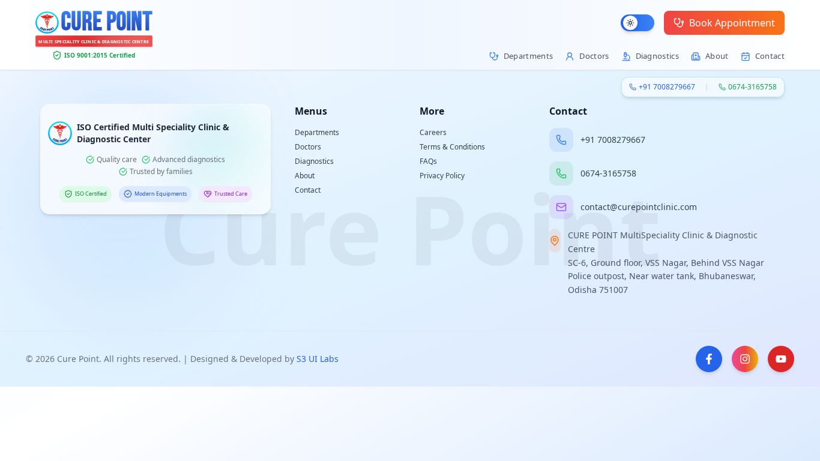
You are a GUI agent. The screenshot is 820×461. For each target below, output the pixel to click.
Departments (317, 132)
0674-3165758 (752, 87)
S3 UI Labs (318, 358)
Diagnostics (314, 161)
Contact (308, 190)
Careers (433, 132)
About (305, 175)
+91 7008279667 (667, 87)
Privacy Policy (442, 175)
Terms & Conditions (452, 147)
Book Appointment (732, 22)
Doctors (308, 147)
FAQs (428, 161)
